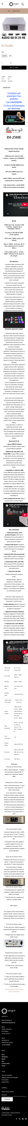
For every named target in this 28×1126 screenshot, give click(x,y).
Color (3, 52)
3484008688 (16, 102)
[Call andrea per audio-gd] (14, 117)
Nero (10, 56)
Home (9, 11)
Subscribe (7, 1099)
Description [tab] (6, 87)
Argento (4, 56)
